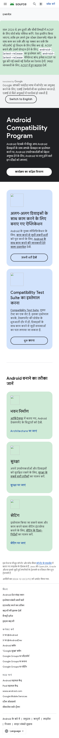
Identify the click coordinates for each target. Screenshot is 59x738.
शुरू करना (29, 340)
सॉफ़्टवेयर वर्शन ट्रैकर (11, 706)
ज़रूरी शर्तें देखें (29, 257)
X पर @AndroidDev (12, 640)
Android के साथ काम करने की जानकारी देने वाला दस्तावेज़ (28, 243)
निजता (8, 724)
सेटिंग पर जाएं (18, 543)
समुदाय (26, 719)
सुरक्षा (14, 461)
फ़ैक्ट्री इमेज (8, 615)
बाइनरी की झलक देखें (12, 610)
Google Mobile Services (15, 696)
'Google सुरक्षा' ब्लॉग (12, 650)
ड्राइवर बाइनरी (8, 621)
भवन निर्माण (19, 411)
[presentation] (29, 381)
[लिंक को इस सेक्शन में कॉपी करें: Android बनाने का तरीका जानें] (17, 384)
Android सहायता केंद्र (12, 680)
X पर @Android (10, 635)
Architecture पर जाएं (23, 431)
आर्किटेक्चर (16, 418)
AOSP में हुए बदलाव (31, 65)
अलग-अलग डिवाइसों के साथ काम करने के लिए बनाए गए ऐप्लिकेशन (29, 218)
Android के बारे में (11, 719)
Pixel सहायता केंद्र (10, 685)
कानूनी (36, 719)
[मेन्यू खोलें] (5, 4)
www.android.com (12, 691)
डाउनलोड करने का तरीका (13, 605)
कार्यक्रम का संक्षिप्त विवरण (29, 172)
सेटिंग (14, 515)
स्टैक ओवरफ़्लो (9, 701)
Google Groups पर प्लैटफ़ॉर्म (16, 656)
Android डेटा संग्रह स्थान (13, 594)
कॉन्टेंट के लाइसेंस (44, 563)
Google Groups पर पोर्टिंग (15, 666)
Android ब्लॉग (9, 645)
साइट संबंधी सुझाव (23, 724)
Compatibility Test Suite (24, 310)
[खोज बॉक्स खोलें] (35, 4)
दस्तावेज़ (7, 14)
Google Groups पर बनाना (15, 661)
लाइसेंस (47, 719)
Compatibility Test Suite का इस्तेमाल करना (27, 298)
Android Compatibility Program (27, 128)
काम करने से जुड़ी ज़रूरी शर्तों (32, 235)
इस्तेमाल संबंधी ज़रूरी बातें (13, 600)
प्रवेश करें (50, 3)
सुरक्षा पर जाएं (18, 485)
